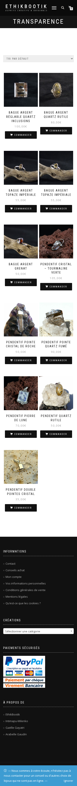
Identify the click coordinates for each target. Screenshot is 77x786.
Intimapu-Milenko (17, 721)
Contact (10, 563)
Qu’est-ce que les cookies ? (23, 603)
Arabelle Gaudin (16, 734)
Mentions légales (17, 597)
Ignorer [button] (68, 781)
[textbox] (38, 631)
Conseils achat (15, 570)
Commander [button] (23, 135)
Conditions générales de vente (26, 590)
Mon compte (14, 577)
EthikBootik (13, 714)
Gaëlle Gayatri (15, 728)
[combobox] (38, 631)
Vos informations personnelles (26, 583)
